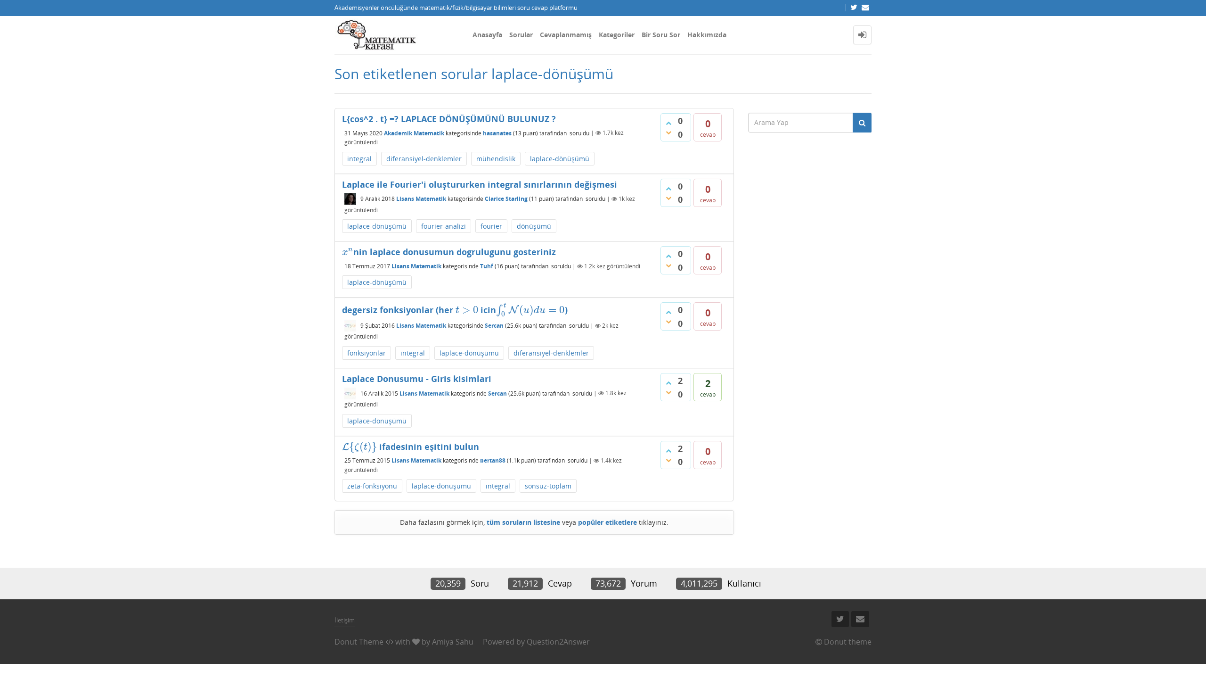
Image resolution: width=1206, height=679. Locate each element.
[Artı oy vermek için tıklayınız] (668, 123)
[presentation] (347, 251)
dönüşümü (534, 226)
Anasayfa (487, 34)
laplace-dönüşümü (559, 158)
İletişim (344, 620)
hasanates (497, 133)
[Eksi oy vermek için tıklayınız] (668, 132)
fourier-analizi (443, 226)
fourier (491, 226)
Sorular (521, 34)
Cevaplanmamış (566, 34)
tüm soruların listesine (523, 522)
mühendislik (495, 158)
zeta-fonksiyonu (372, 485)
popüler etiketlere (607, 522)
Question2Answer (558, 642)
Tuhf (486, 266)
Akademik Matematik (414, 133)
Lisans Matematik (421, 199)
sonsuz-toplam (548, 485)
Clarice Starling (506, 199)
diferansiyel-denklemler (424, 158)
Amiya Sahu (452, 642)
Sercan (494, 326)
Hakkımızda (706, 34)
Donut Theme (358, 642)
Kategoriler (617, 34)
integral (359, 158)
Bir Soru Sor (661, 34)
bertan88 (492, 460)
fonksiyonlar (366, 352)
